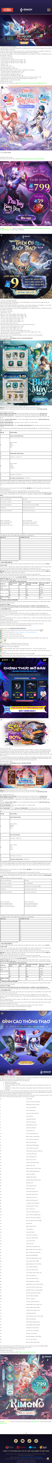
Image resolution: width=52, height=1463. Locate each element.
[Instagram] (36, 1441)
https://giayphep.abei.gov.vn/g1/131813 (31, 1457)
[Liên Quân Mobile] (26, 10)
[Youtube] (23, 1441)
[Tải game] (7, 10)
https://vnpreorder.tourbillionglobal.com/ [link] (26, 632)
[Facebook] (16, 1441)
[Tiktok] (29, 1441)
